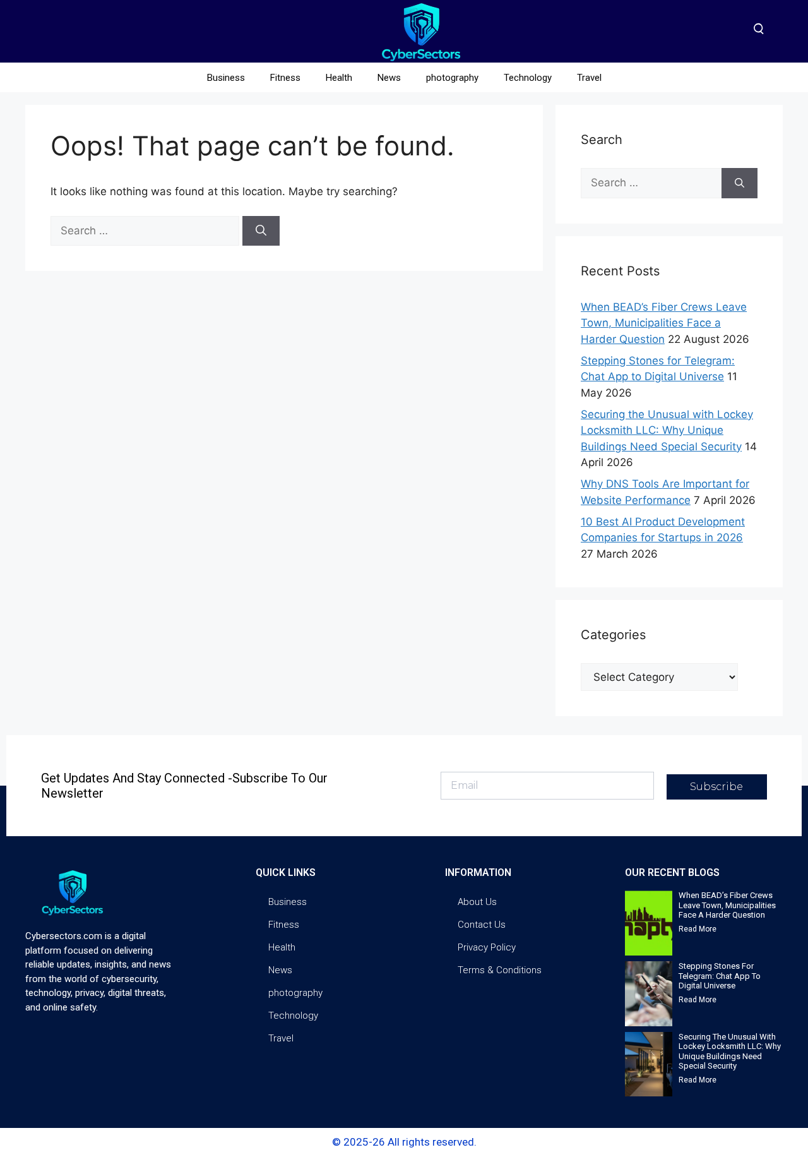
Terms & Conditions (500, 970)
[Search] (261, 231)
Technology (528, 77)
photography (452, 77)
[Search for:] (146, 230)
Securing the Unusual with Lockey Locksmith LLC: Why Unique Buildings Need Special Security (667, 430)
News (389, 77)
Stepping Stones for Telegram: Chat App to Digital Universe (720, 975)
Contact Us (482, 924)
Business (226, 77)
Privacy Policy (487, 947)
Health (339, 77)
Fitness (285, 77)
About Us (477, 902)
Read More (697, 929)
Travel (589, 77)
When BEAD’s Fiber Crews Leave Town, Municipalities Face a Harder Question (664, 323)
